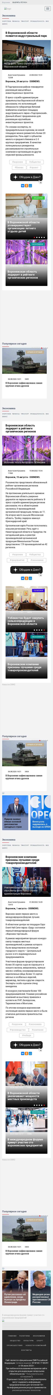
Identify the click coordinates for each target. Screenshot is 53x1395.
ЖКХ (47, 21)
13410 (29, 659)
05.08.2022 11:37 (16, 612)
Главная (12, 1336)
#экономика (37, 560)
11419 (29, 1088)
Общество (38, 198)
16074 (29, 612)
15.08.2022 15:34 (16, 266)
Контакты (26, 1350)
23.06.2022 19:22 (16, 1088)
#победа (26, 1035)
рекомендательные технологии (26, 1390)
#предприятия (17, 560)
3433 (27, 379)
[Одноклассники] (26, 185)
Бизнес (4, 24)
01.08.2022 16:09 (16, 659)
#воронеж (17, 162)
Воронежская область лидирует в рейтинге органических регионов (23, 274)
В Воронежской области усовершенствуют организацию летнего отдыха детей (24, 227)
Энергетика (6, 21)
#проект (34, 167)
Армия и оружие (34, 352)
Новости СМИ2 (8, 684)
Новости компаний (36, 1345)
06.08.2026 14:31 (14, 379)
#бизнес (19, 167)
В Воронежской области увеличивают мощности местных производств (24, 1096)
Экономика (37, 244)
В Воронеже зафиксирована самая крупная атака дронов (24, 384)
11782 (29, 266)
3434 (27, 772)
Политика (38, 590)
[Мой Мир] (30, 185)
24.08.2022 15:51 (35, 75)
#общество (35, 162)
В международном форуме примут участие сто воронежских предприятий (25, 1142)
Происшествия (15, 1345)
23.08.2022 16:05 (16, 217)
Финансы (16, 21)
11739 (29, 217)
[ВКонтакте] (22, 185)
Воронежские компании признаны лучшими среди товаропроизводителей (24, 667)
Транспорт (25, 21)
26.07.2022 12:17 (16, 1134)
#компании (37, 1030)
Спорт (40, 1341)
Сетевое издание (23, 1363)
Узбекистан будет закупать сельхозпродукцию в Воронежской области (26, 621)
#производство (18, 1030)
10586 (29, 1134)
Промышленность (37, 21)
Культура (29, 1341)
